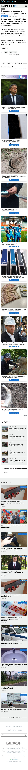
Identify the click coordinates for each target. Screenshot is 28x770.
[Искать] (25, 735)
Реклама (20, 730)
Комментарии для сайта (21, 68)
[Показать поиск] (25, 2)
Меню (26, 6)
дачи (6, 52)
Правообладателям (17, 726)
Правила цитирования (11, 730)
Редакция (8, 726)
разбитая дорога (13, 52)
